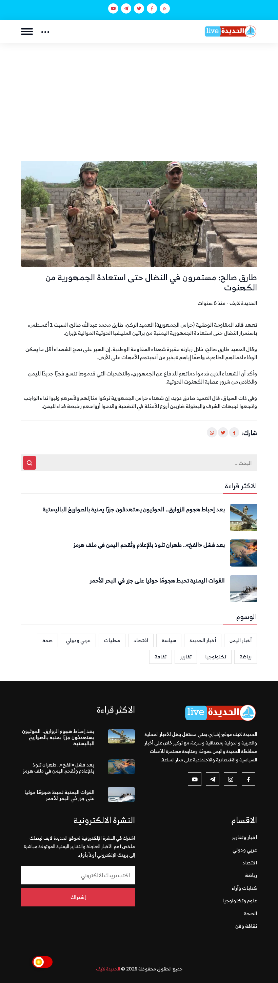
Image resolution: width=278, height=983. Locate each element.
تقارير (186, 656)
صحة (47, 640)
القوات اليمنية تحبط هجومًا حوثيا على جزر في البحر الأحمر (157, 581)
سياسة (169, 640)
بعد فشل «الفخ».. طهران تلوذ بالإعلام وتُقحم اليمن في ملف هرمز (149, 545)
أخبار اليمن (241, 640)
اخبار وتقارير (244, 837)
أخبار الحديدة (203, 640)
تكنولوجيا (215, 656)
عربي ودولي (78, 640)
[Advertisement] (139, 93)
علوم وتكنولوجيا (239, 900)
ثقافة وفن (246, 925)
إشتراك (78, 897)
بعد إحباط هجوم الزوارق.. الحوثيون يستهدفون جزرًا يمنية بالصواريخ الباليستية (134, 510)
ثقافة (160, 656)
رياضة (246, 656)
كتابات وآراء (244, 888)
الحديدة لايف (108, 968)
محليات (112, 640)
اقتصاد (141, 640)
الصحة (250, 913)
